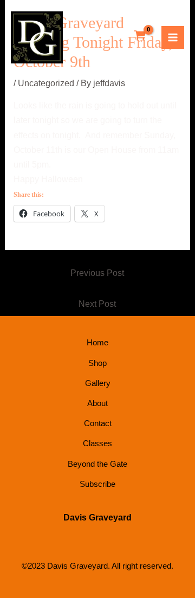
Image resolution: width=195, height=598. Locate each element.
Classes (97, 443)
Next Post (97, 303)
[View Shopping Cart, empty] (140, 36)
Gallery (97, 383)
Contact (98, 423)
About (97, 403)
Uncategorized (46, 83)
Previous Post (97, 273)
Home (97, 342)
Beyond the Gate (97, 463)
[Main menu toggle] (172, 37)
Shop (97, 363)
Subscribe (97, 483)
